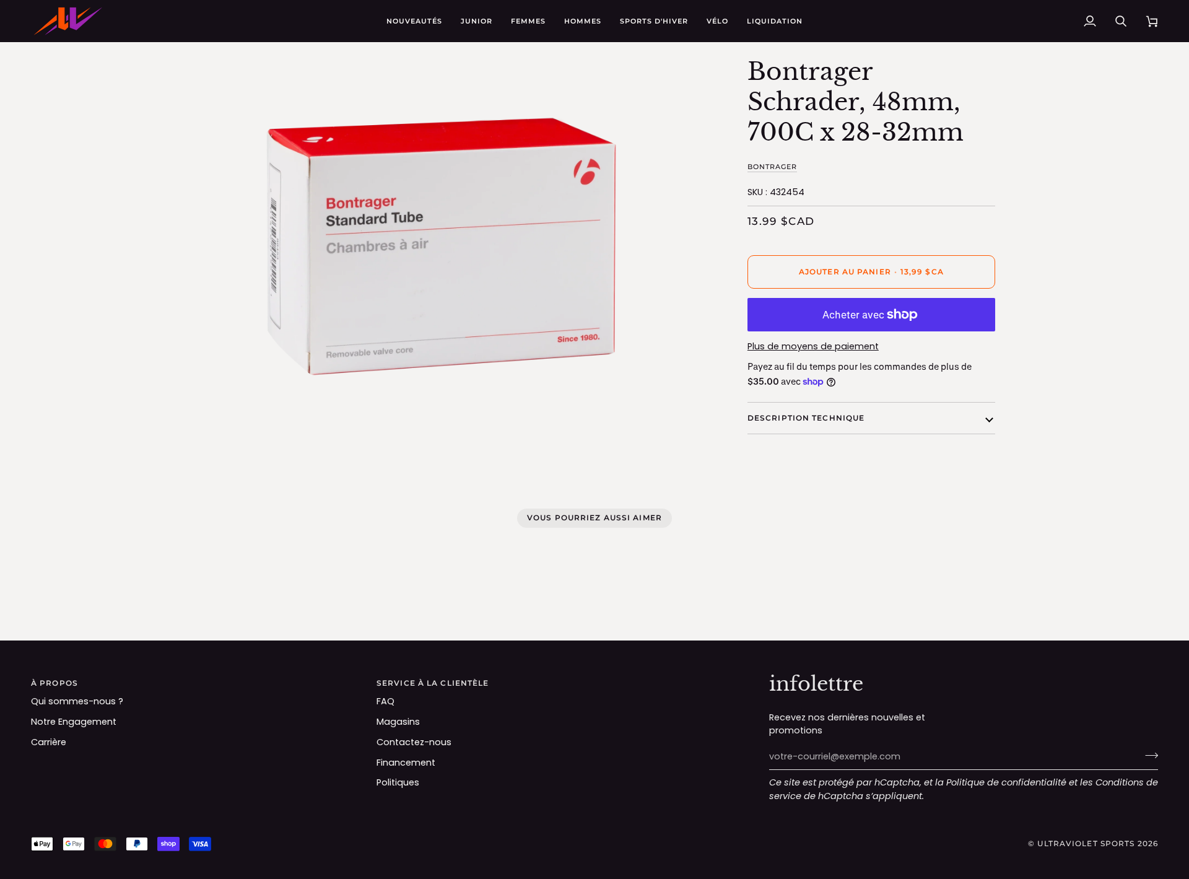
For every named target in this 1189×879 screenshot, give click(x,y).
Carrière (48, 742)
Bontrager (772, 166)
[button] (476, 21)
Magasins (398, 721)
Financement (406, 762)
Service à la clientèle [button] (433, 683)
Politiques (398, 782)
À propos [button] (54, 683)
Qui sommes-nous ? (77, 701)
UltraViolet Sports (1086, 843)
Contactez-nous (414, 742)
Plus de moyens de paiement (813, 346)
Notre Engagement (73, 721)
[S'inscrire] (1148, 755)
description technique (806, 417)
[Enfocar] (200, 426)
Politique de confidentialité (1006, 782)
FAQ (385, 701)
